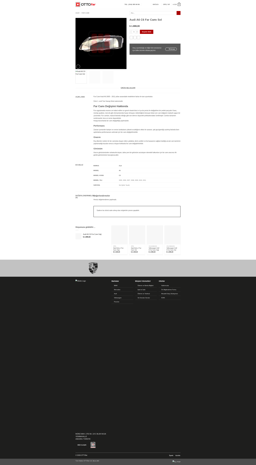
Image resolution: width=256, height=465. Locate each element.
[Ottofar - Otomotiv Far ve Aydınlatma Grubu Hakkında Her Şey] (86, 4)
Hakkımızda (165, 285)
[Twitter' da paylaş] (135, 37)
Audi (77, 13)
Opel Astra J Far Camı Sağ (118, 249)
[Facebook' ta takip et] (143, 4)
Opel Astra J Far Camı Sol (136, 249)
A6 (120, 170)
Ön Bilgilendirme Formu (168, 289)
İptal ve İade (141, 289)
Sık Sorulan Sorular (144, 298)
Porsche (116, 302)
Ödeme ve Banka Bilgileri (146, 285)
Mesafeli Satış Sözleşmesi (169, 293)
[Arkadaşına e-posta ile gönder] (138, 37)
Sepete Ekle (146, 32)
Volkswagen (118, 298)
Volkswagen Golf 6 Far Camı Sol (171, 249)
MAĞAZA (156, 4)
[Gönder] (178, 13)
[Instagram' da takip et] (146, 4)
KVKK (163, 298)
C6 (120, 175)
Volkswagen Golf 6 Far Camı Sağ (154, 249)
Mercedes (117, 289)
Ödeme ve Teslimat (144, 293)
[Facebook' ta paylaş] (131, 37)
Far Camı (85, 13)
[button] (166, 5)
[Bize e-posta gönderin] (148, 4)
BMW (115, 285)
